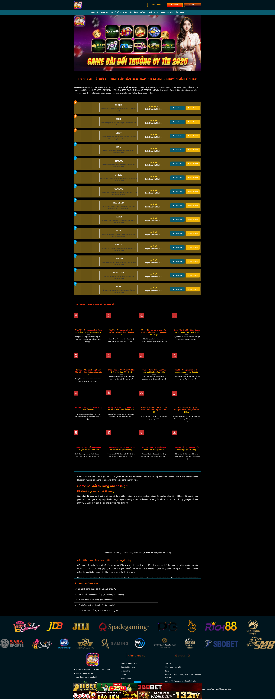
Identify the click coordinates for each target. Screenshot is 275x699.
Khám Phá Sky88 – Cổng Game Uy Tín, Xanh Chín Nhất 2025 (186, 331)
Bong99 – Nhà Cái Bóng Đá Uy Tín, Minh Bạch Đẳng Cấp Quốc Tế (88, 372)
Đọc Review (193, 108)
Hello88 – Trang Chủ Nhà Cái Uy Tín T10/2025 (88, 408)
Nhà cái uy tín (167, 12)
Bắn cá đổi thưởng (137, 12)
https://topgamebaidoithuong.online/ (88, 87)
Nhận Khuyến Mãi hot (153, 109)
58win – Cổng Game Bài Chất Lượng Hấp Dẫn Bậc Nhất (153, 371)
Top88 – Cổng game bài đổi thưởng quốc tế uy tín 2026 (186, 371)
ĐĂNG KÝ (174, 5)
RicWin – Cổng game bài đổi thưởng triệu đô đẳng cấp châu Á (121, 332)
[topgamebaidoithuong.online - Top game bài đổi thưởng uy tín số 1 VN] (84, 5)
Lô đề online (153, 12)
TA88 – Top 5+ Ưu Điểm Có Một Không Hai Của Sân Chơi (121, 371)
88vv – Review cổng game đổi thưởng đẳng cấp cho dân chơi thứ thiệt (154, 332)
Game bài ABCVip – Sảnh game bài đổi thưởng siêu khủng (121, 448)
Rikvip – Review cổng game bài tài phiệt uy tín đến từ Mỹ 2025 (121, 408)
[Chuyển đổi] (76, 589)
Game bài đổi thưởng (100, 12)
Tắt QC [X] (137, 682)
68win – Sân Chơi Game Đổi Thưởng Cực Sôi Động (187, 448)
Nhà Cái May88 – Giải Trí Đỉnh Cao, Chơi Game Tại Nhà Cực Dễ (154, 409)
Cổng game (179, 12)
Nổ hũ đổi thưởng (119, 12)
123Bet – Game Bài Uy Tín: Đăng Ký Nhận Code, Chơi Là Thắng (186, 409)
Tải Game (178, 108)
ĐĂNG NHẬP (156, 5)
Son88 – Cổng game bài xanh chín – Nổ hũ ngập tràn (154, 448)
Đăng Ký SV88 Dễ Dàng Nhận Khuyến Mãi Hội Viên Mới (88, 448)
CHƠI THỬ (192, 5)
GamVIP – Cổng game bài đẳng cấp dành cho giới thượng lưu (88, 331)
